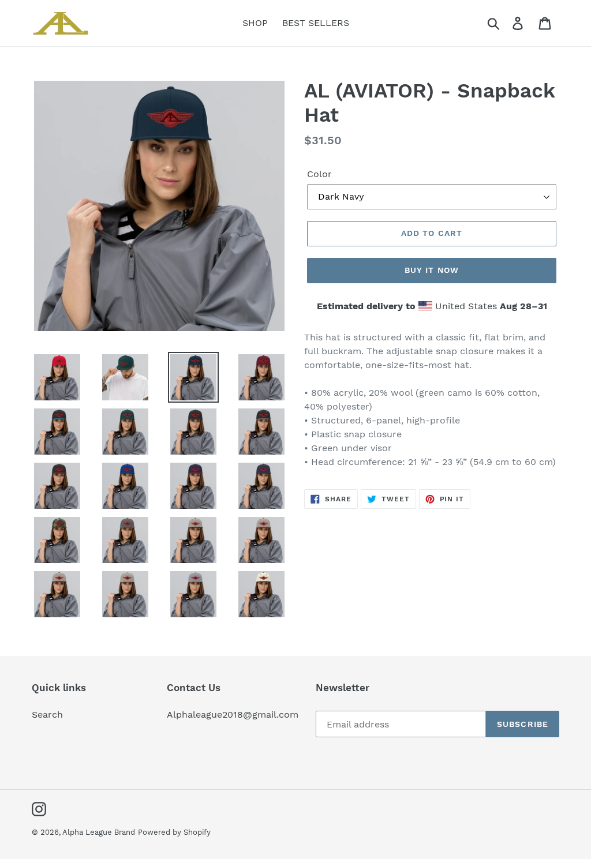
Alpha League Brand (98, 832)
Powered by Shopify (174, 832)
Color (319, 173)
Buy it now (432, 270)
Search (47, 714)
